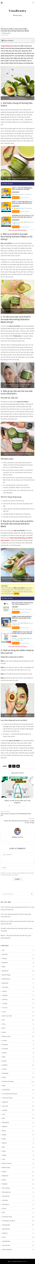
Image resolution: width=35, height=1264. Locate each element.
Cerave (18, 991)
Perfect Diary (18, 1167)
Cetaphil (18, 995)
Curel (18, 1012)
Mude (18, 1139)
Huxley (18, 1061)
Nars (18, 1147)
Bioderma (18, 971)
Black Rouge (18, 975)
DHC (18, 1020)
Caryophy (18, 987)
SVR (18, 1212)
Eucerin (18, 1040)
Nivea (18, 1151)
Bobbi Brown (18, 979)
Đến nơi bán (15, 197)
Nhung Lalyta (6, 33)
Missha (18, 1135)
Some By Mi (18, 1196)
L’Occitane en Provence (18, 1094)
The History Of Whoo (18, 1221)
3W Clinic (18, 954)
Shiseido (18, 1184)
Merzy (18, 1130)
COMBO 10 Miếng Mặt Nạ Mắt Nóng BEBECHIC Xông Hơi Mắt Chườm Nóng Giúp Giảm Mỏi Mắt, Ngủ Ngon (22, 618)
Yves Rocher (18, 1245)
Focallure (18, 1048)
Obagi (18, 1155)
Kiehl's (2, 26)
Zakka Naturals (18, 1249)
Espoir (18, 1032)
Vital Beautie (18, 1241)
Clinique (18, 999)
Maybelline (18, 1122)
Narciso (18, 1143)
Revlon (18, 1171)
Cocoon (18, 1007)
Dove (18, 1024)
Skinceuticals (18, 1192)
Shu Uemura (18, 1188)
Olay (18, 1159)
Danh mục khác (18, 1016)
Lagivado (18, 1102)
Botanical (18, 983)
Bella (18, 966)
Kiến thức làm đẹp (18, 1081)
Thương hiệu (18, 1225)
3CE (18, 950)
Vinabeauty (8, 46)
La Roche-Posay (18, 1098)
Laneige (18, 1110)
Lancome (18, 1106)
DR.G (18, 1028)
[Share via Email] (18, 766)
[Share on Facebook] (10, 766)
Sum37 (18, 1208)
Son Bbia (18, 1200)
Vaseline (18, 1233)
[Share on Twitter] (14, 766)
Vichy (18, 1237)
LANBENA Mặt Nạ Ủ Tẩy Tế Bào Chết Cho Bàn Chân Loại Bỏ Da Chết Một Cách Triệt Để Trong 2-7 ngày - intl (22, 633)
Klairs (18, 1085)
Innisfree (18, 1065)
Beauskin (18, 962)
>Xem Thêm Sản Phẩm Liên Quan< (17, 230)
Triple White (18, 1229)
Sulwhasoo (18, 1204)
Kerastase (18, 1073)
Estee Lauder (18, 1036)
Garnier (18, 1053)
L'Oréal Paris (18, 1089)
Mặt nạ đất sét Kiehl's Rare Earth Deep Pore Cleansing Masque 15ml (22, 603)
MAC (18, 1118)
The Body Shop (18, 1217)
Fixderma (18, 1044)
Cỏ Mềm (18, 1003)
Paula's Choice (18, 1163)
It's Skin (18, 1069)
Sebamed (18, 1176)
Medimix (18, 1126)
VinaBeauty (24, 1261)
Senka (18, 1180)
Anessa (18, 958)
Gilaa (18, 1057)
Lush (18, 1114)
